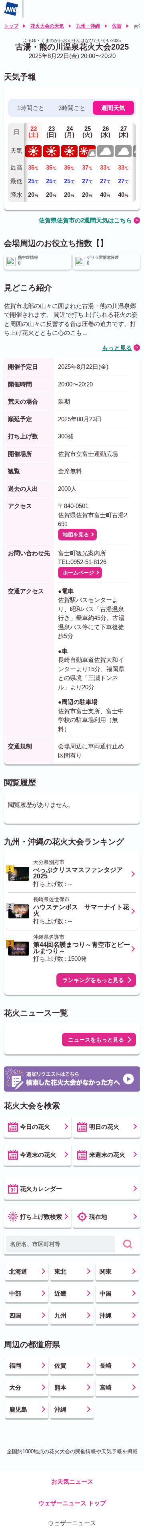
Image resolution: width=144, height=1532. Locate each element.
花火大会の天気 (47, 26)
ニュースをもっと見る (96, 1039)
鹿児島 (18, 1409)
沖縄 (106, 1315)
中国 (106, 1293)
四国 (15, 1315)
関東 (106, 1271)
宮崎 (106, 1387)
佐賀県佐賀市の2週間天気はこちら (85, 220)
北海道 (18, 1271)
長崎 (106, 1365)
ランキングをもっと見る (93, 980)
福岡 (15, 1365)
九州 (60, 1315)
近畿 (60, 1293)
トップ (11, 26)
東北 (60, 1271)
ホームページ (78, 573)
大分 (15, 1387)
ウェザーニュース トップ (72, 1503)
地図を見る (76, 535)
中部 (15, 1293)
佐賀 (117, 26)
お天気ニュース (72, 1481)
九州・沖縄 (88, 26)
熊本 (60, 1387)
